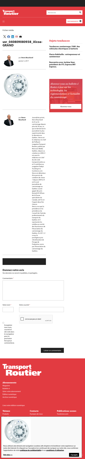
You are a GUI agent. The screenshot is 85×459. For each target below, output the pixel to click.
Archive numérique (10, 397)
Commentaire (8, 278)
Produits (6, 414)
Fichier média (8, 30)
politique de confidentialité (30, 450)
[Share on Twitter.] (5, 36)
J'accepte (74, 455)
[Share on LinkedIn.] (12, 37)
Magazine (6, 385)
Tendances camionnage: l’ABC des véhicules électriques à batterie (64, 47)
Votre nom (6, 305)
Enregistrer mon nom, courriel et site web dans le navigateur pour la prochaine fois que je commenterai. (9, 334)
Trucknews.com (62, 414)
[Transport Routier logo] (22, 375)
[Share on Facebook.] (9, 37)
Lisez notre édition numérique (14, 405)
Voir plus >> (8, 455)
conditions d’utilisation (55, 450)
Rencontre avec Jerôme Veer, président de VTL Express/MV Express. (62, 64)
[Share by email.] (16, 37)
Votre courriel (24, 305)
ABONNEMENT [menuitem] (73, 21)
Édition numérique (9, 394)
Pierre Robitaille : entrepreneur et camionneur (64, 55)
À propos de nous (36, 414)
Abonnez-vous (65, 106)
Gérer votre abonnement (12, 391)
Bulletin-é (6, 388)
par (26, 57)
